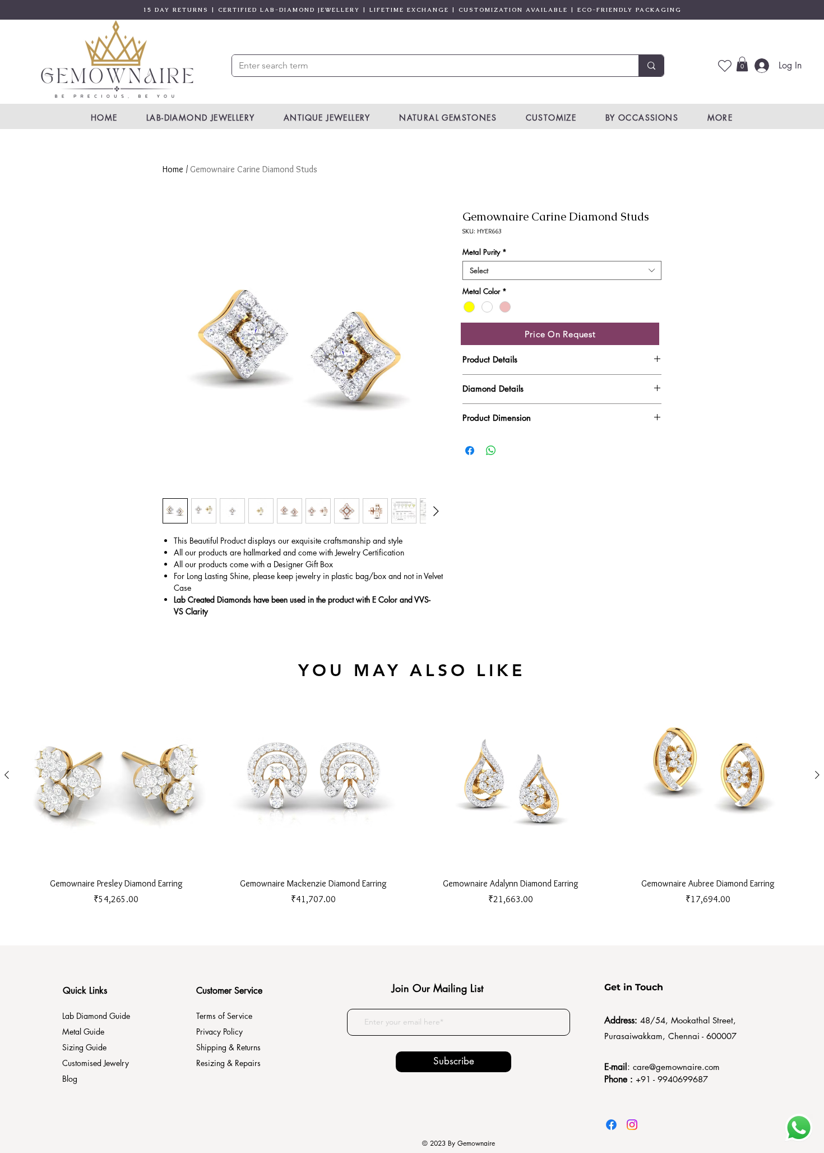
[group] (412, 794)
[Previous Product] (6, 775)
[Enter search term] (651, 65)
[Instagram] (632, 1125)
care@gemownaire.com (676, 1067)
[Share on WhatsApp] (491, 450)
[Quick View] (116, 775)
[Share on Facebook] (469, 450)
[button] (742, 64)
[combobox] (561, 270)
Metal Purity (484, 251)
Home (173, 169)
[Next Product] (817, 775)
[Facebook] (611, 1125)
